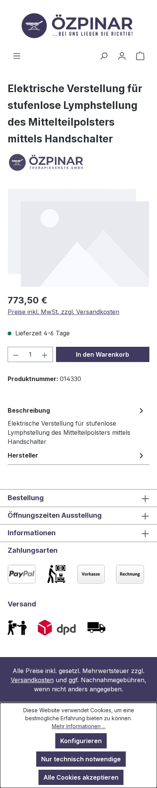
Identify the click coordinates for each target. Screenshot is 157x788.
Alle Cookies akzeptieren (81, 777)
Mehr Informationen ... (79, 726)
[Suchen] (104, 55)
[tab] (77, 425)
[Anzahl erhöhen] (45, 354)
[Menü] (17, 55)
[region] (78, 237)
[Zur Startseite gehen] (78, 25)
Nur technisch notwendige (81, 759)
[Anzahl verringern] (16, 354)
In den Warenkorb (102, 354)
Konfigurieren (81, 741)
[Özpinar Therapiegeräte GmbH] (78, 162)
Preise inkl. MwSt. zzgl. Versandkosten (63, 312)
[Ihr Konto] (122, 55)
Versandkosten (32, 680)
